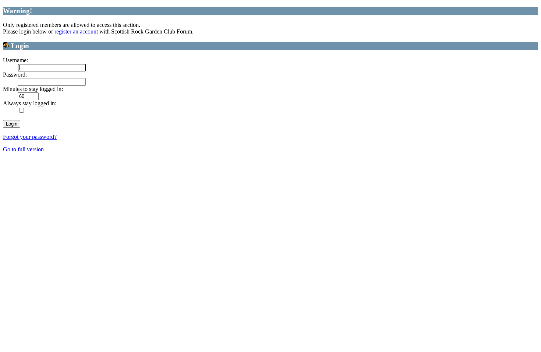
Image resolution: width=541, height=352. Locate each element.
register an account (76, 31)
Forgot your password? (30, 137)
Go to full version (23, 149)
